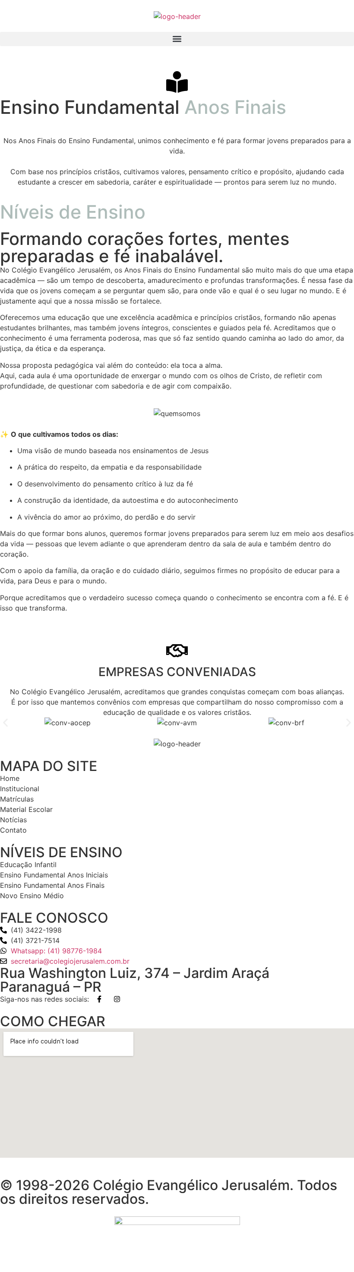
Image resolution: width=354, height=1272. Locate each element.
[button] (177, 39)
